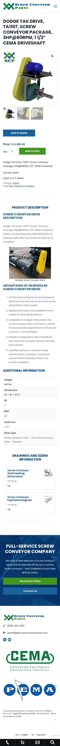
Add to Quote (19, 133)
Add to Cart (32, 151)
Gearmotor (20, 186)
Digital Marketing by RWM (24, 713)
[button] (52, 56)
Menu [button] (52, 6)
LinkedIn (4, 639)
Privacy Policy (43, 713)
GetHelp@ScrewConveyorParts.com (27, 632)
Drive (11, 186)
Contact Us (30, 591)
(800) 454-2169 (15, 625)
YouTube (9, 639)
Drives (16, 183)
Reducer (31, 186)
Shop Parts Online (30, 581)
